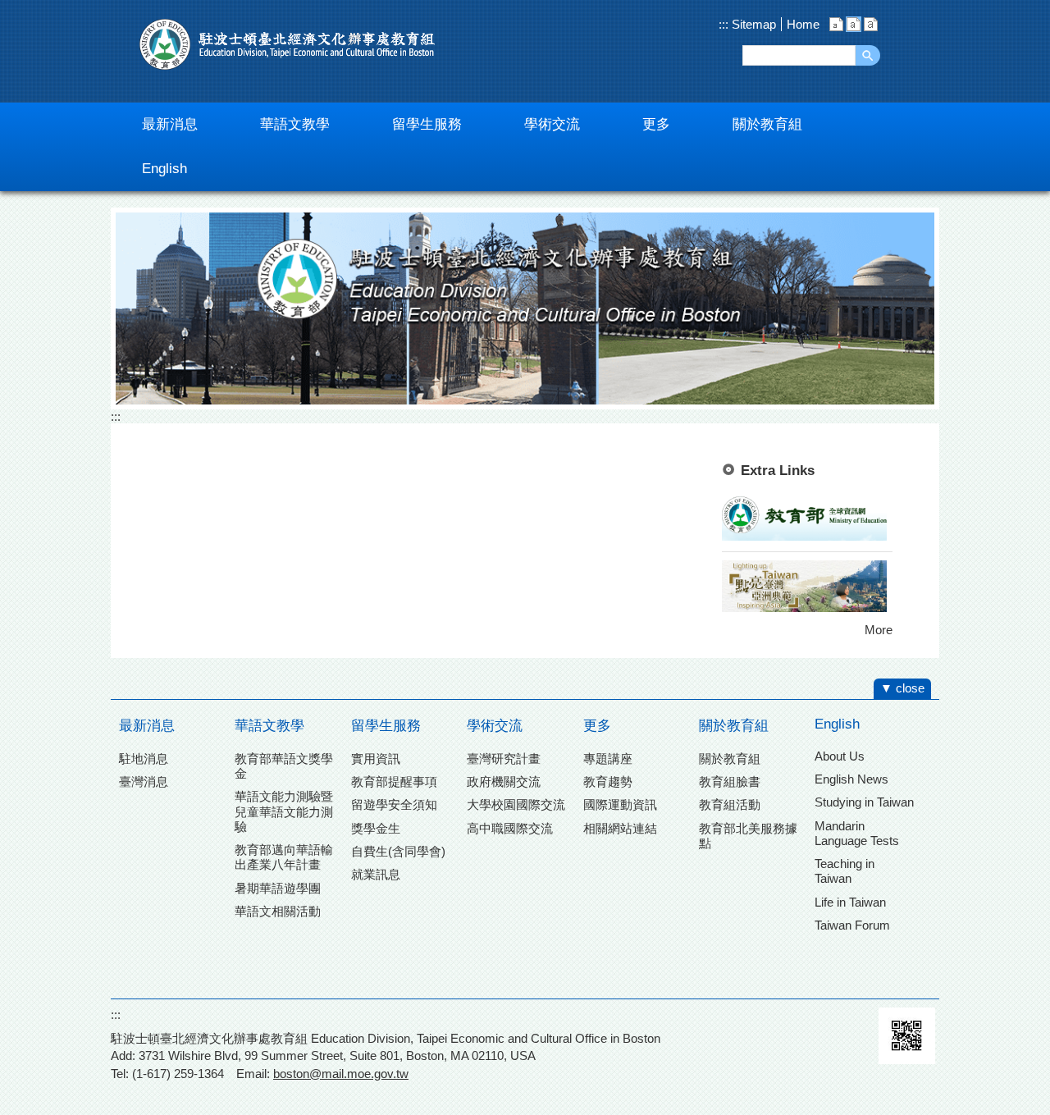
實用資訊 (375, 758)
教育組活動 (729, 804)
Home (803, 24)
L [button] (871, 24)
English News (851, 779)
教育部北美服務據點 (748, 835)
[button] (868, 55)
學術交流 (495, 725)
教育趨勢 (607, 781)
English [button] (164, 168)
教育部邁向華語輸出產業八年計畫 (284, 857)
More (878, 630)
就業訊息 (375, 874)
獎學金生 (375, 828)
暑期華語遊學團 (278, 888)
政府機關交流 (504, 781)
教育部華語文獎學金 (284, 766)
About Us (840, 756)
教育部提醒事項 (394, 781)
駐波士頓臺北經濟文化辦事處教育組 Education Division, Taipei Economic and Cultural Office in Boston (287, 44)
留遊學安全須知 (394, 804)
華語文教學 (269, 725)
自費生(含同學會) (398, 851)
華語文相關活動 (278, 911)
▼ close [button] (902, 688)
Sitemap (752, 24)
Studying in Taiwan (864, 802)
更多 (597, 725)
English (837, 724)
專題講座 (607, 758)
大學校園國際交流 (516, 804)
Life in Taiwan (850, 902)
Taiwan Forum (852, 925)
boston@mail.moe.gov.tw (341, 1074)
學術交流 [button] (552, 124)
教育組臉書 (729, 781)
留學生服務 (386, 725)
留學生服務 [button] (427, 124)
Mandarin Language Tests (857, 833)
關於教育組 (734, 725)
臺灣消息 (143, 781)
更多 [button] (656, 124)
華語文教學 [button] (295, 124)
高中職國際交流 (510, 828)
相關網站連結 (620, 828)
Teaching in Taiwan (844, 871)
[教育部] (804, 536)
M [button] (853, 24)
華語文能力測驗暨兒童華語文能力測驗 (284, 811)
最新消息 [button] (170, 124)
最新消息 (147, 725)
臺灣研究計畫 (504, 758)
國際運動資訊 (620, 804)
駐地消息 (143, 758)
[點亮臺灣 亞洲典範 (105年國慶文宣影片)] (804, 608)
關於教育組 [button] (767, 124)
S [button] (836, 24)
